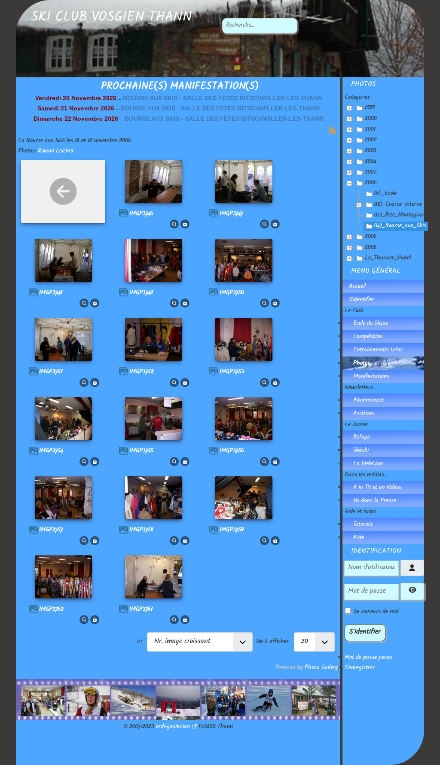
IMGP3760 (51, 610)
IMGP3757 (51, 530)
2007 (370, 237)
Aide (358, 538)
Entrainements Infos (378, 350)
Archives (363, 414)
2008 (370, 248)
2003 (370, 151)
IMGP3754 (51, 451)
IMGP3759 (232, 530)
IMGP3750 (232, 293)
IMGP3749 (141, 293)
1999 (370, 108)
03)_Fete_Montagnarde (402, 215)
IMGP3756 (232, 451)
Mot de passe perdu (368, 658)
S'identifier (361, 300)
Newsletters (359, 388)
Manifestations (371, 377)
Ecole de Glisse (370, 324)
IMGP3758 (141, 530)
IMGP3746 (141, 214)
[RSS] (332, 131)
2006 (371, 183)
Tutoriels (363, 525)
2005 (371, 172)
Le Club (354, 311)
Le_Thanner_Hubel (388, 258)
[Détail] (174, 224)
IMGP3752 (141, 372)
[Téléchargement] (184, 224)
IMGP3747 (231, 214)
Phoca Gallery (321, 668)
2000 (371, 119)
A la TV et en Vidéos (377, 488)
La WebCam (368, 464)
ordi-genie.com (173, 727)
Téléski (361, 451)
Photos (361, 364)
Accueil (357, 287)
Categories (357, 98)
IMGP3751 (51, 372)
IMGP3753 (232, 372)
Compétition (367, 337)
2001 (370, 129)
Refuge (361, 437)
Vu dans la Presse (374, 501)
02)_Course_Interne (398, 205)
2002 (371, 140)
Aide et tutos (360, 512)
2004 (370, 162)
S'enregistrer (360, 668)
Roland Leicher (56, 151)
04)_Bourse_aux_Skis (400, 226)
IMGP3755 (141, 451)
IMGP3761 (141, 610)
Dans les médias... (366, 475)
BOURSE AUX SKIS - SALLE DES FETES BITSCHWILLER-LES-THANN (222, 97)
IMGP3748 (51, 293)
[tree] (384, 183)
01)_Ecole (385, 194)
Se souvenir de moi (376, 612)
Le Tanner (356, 425)
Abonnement (368, 400)
